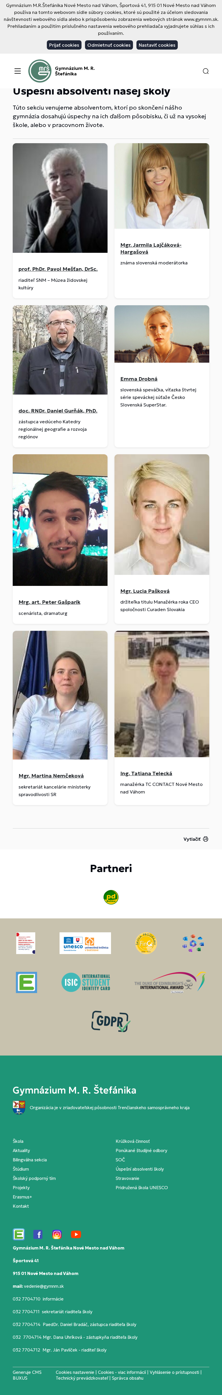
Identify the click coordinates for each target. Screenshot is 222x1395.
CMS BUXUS (27, 1375)
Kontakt (21, 1206)
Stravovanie (127, 1178)
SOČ (120, 1159)
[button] (205, 71)
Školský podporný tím (34, 1178)
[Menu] (18, 71)
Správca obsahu (127, 1378)
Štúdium (21, 1169)
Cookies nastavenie (75, 1372)
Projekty (21, 1187)
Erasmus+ (22, 1197)
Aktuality (21, 1150)
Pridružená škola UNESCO (142, 1187)
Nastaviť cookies (157, 45)
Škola (18, 1141)
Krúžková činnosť (133, 1141)
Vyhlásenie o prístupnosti (174, 1372)
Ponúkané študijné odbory (141, 1150)
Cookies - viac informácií (122, 1372)
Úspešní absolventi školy (140, 1169)
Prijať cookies (64, 45)
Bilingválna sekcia (30, 1159)
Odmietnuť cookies (109, 45)
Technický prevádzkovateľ (82, 1378)
